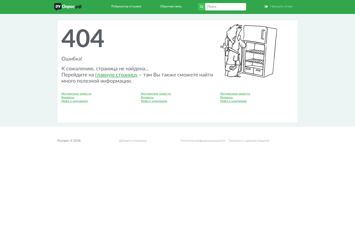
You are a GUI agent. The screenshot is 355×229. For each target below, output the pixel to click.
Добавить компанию (133, 140)
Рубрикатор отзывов (126, 6)
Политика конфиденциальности (203, 140)
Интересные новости (76, 93)
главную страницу (116, 74)
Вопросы (67, 97)
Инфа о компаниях (74, 101)
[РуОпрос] (68, 6)
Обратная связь (171, 6)
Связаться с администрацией (249, 140)
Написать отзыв (281, 6)
